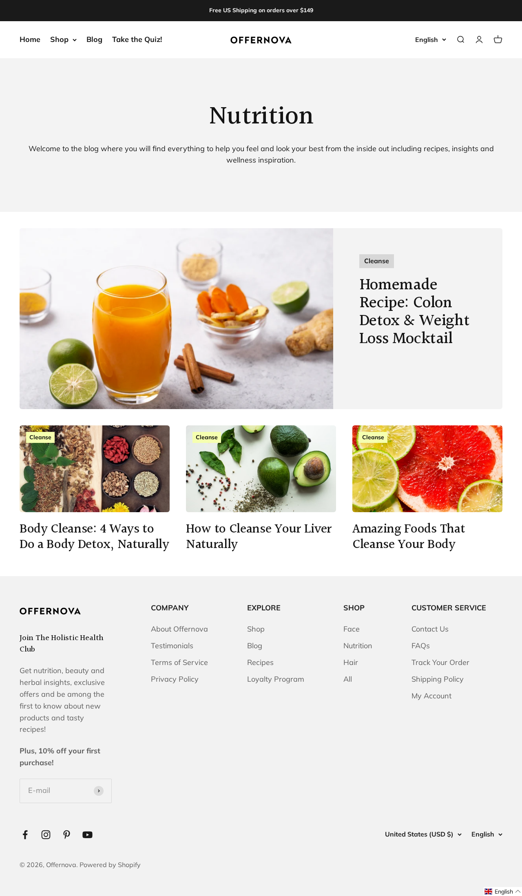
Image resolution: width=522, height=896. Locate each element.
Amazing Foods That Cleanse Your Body (408, 537)
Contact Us (430, 629)
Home (30, 39)
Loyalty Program (275, 679)
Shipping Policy (437, 679)
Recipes (260, 662)
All (347, 679)
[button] (503, 891)
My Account (431, 695)
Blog (94, 39)
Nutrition (357, 645)
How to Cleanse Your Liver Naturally (259, 537)
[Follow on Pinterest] (66, 834)
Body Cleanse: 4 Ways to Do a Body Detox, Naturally (94, 537)
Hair (350, 662)
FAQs (420, 645)
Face (351, 629)
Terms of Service (179, 662)
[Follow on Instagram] (45, 834)
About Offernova (179, 629)
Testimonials (172, 645)
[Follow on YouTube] (87, 834)
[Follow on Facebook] (25, 834)
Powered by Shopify (110, 865)
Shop (59, 39)
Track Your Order (440, 662)
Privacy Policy (175, 679)
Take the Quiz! (137, 39)
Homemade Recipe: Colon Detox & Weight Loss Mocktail (414, 312)
